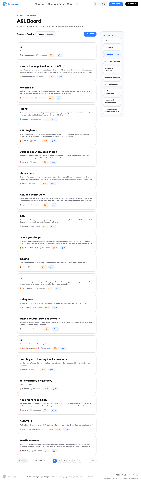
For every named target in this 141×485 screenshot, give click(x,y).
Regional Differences (109, 92)
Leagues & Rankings (112, 77)
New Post (90, 34)
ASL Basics (108, 48)
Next (93, 461)
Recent (41, 34)
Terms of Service (129, 478)
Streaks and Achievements (110, 101)
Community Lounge (111, 54)
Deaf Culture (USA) (112, 61)
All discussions (110, 41)
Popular (50, 34)
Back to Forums (28, 15)
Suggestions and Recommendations (111, 110)
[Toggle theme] (96, 4)
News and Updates (111, 84)
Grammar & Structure (108, 69)
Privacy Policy (111, 478)
